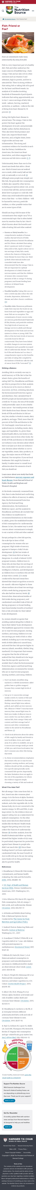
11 (5, 302)
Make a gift (9, 1100)
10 (19, 847)
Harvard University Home (25, 1146)
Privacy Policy (22, 1149)
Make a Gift (12, 1149)
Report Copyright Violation (13, 1152)
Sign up (8, 1127)
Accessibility (27, 1152)
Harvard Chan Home (9, 1146)
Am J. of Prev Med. (9, 1038)
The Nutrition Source (10, 19)
